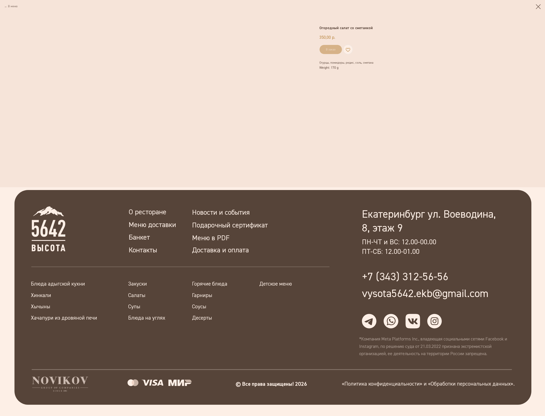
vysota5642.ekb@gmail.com (425, 294)
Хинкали (41, 295)
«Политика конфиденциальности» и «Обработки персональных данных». (428, 384)
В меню (13, 6)
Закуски (137, 284)
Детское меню (275, 284)
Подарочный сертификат (230, 225)
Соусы (199, 307)
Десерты (202, 318)
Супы (134, 307)
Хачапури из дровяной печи (64, 318)
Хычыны (40, 307)
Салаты (136, 295)
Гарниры (202, 295)
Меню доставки (152, 225)
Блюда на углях (146, 318)
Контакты (143, 250)
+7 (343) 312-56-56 (405, 277)
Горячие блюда (209, 284)
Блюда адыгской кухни (58, 284)
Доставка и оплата (220, 250)
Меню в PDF (210, 238)
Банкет (139, 237)
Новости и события (221, 212)
